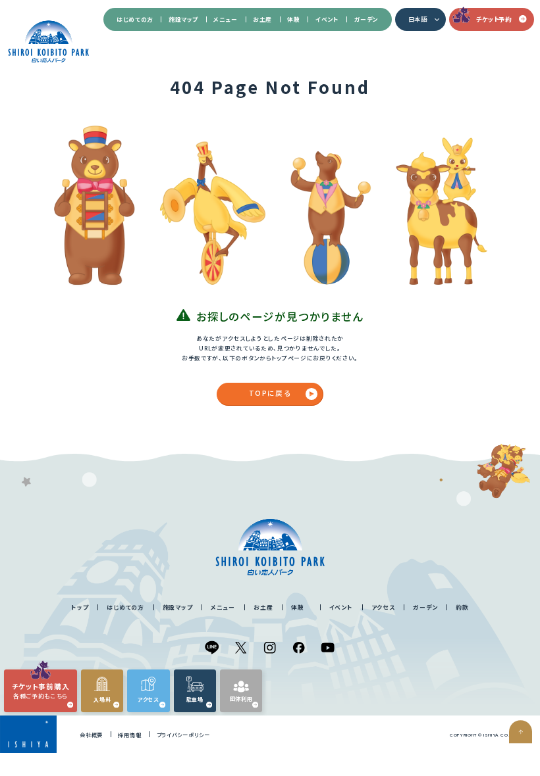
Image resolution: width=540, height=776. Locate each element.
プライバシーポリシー (183, 735)
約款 (462, 607)
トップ (79, 607)
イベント (326, 19)
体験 (293, 19)
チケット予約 (494, 19)
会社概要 (91, 735)
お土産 (262, 19)
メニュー (225, 19)
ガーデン (366, 19)
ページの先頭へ (520, 732)
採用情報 (129, 735)
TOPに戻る (270, 393)
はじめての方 (135, 19)
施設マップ (183, 19)
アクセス (383, 607)
